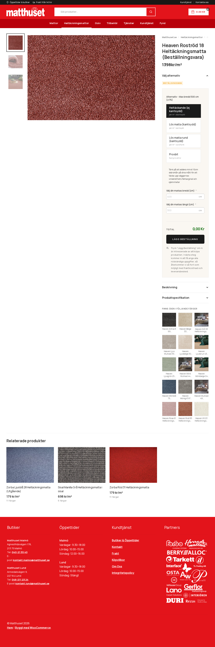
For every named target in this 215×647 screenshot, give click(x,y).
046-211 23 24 (20, 579)
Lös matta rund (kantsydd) (178, 141)
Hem (10, 627)
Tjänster (129, 23)
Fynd (163, 23)
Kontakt (117, 547)
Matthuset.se (169, 37)
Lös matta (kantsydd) (182, 126)
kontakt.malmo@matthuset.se (31, 560)
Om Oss (117, 566)
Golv (98, 23)
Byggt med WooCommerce (33, 627)
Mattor (54, 23)
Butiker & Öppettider (125, 540)
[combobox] (100, 12)
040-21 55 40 (20, 552)
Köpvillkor (118, 560)
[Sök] (150, 12)
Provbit (175, 155)
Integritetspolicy (123, 573)
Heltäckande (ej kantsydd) (179, 111)
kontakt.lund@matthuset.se (32, 583)
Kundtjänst (185, 2)
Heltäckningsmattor (76, 23)
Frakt (115, 553)
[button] (153, 38)
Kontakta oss (202, 2)
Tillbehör (112, 23)
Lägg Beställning (185, 239)
